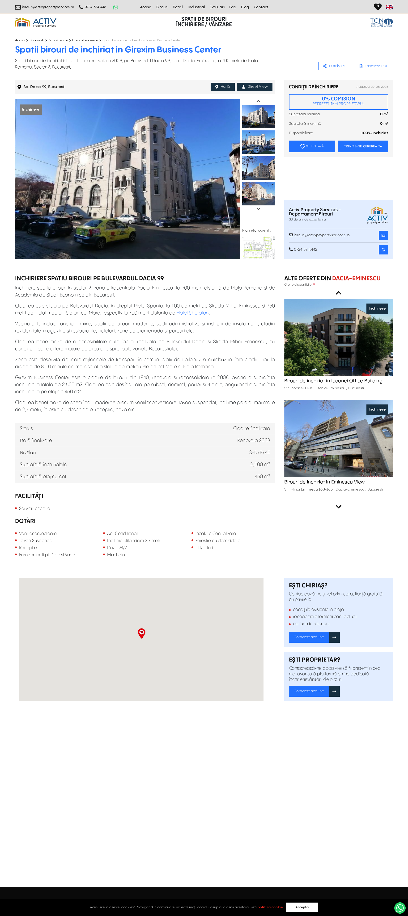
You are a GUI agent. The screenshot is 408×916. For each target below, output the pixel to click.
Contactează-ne (309, 637)
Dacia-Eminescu (85, 40)
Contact (261, 7)
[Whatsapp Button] (115, 7)
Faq (232, 7)
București (37, 40)
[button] (141, 633)
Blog (245, 7)
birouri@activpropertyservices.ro (48, 7)
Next (258, 209)
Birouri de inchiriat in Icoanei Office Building (333, 381)
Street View (258, 87)
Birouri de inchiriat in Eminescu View (324, 482)
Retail (178, 7)
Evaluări (217, 7)
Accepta (302, 907)
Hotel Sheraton (193, 313)
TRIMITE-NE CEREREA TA (363, 146)
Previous (258, 101)
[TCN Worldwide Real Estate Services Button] (381, 22)
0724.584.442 (95, 7)
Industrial (196, 7)
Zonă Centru (58, 40)
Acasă (146, 7)
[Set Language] (389, 7)
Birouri (162, 7)
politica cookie (270, 907)
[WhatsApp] (400, 908)
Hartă (225, 87)
